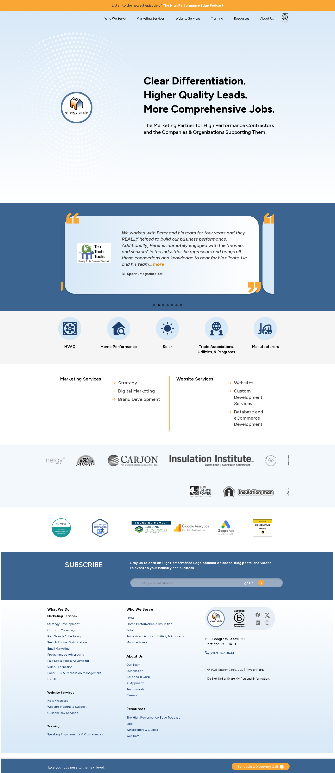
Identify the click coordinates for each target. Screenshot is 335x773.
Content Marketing (61, 630)
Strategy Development (63, 624)
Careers (131, 695)
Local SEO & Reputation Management (74, 673)
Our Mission (134, 671)
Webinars (132, 736)
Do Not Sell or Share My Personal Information (238, 678)
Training (217, 18)
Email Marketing (58, 648)
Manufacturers (265, 346)
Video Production (60, 667)
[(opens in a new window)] (167, 460)
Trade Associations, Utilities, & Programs (155, 636)
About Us (267, 18)
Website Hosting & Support (67, 706)
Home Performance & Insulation (149, 624)
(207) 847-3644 (222, 653)
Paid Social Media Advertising (68, 661)
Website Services (188, 18)
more (135, 264)
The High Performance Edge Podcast (193, 5)
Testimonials (135, 689)
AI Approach (135, 683)
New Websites (57, 700)
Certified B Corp (138, 677)
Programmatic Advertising (65, 654)
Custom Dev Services (62, 713)
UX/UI (51, 679)
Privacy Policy (255, 669)
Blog (129, 724)
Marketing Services (150, 18)
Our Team (133, 664)
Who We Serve (115, 18)
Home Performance (118, 346)
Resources (241, 18)
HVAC (69, 346)
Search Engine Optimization (67, 642)
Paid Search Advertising (64, 636)
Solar (167, 346)
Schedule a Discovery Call (258, 767)
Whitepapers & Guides (142, 730)
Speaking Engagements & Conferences (75, 734)
